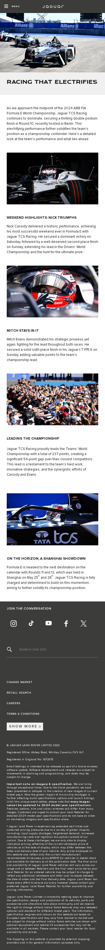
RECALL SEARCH (19, 692)
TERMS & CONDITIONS (23, 714)
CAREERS (13, 703)
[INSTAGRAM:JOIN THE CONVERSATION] (13, 623)
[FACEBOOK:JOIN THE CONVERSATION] (66, 623)
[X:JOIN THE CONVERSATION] (83, 623)
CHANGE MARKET (20, 682)
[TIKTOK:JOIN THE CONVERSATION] (31, 623)
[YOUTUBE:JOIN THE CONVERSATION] (48, 623)
